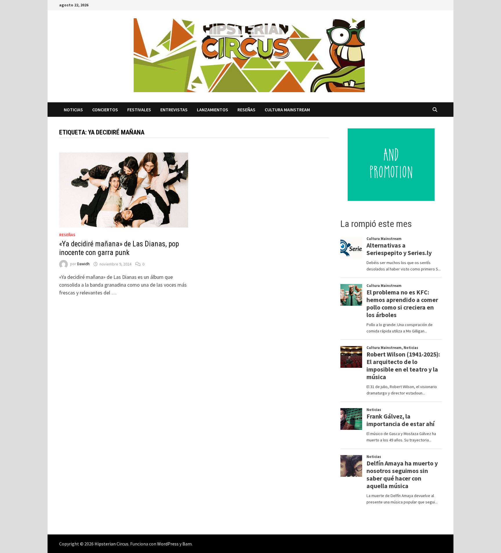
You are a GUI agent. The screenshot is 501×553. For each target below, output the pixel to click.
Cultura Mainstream (287, 109)
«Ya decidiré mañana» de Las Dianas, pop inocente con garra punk (119, 248)
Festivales (139, 109)
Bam (187, 544)
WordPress (168, 544)
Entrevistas (174, 109)
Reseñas (246, 109)
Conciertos (105, 109)
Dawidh (83, 264)
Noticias (73, 109)
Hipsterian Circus (111, 544)
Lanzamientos (212, 109)
